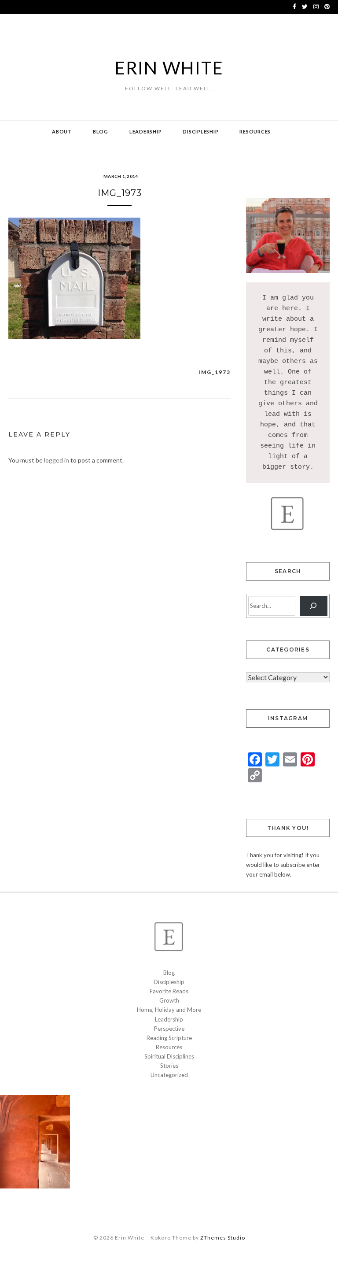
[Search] (313, 606)
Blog (100, 131)
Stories (169, 1065)
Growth (169, 1000)
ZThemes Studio (222, 1237)
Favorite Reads (169, 991)
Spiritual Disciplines (169, 1056)
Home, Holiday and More (169, 1009)
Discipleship (200, 131)
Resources (255, 131)
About (62, 131)
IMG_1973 (214, 372)
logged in (56, 460)
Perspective (169, 1028)
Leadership (145, 131)
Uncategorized (169, 1074)
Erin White (169, 67)
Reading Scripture (169, 1037)
